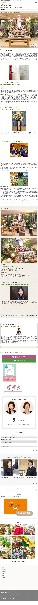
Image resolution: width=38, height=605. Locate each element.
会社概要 (3, 585)
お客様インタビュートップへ (19, 347)
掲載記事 (34, 450)
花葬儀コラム (4, 581)
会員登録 (3, 577)
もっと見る (33, 483)
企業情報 (2, 592)
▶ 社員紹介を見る (19, 334)
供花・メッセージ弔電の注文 (6, 587)
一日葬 (33, 45)
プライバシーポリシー (8, 592)
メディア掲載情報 (19, 432)
